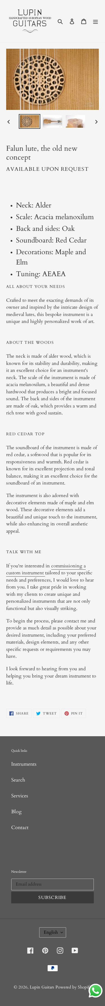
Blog (16, 811)
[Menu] (95, 21)
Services (19, 795)
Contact (20, 827)
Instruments (23, 764)
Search (18, 780)
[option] (29, 121)
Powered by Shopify (73, 987)
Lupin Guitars (42, 987)
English (51, 932)
